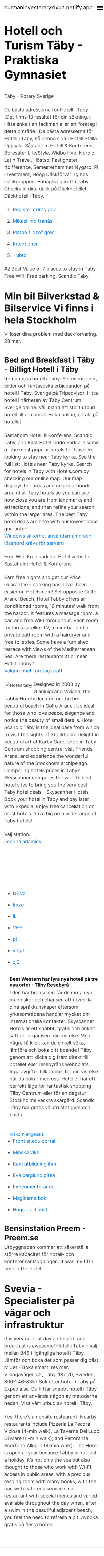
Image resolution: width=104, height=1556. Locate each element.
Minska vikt (25, 1152)
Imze (18, 905)
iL (15, 916)
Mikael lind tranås (32, 221)
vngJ (18, 950)
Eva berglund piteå (34, 1175)
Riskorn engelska (27, 1134)
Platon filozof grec (33, 232)
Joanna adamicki (23, 841)
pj (15, 939)
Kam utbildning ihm (34, 1164)
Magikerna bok (29, 1198)
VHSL (19, 927)
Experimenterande (33, 1186)
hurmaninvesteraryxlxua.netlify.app (48, 7)
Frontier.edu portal (34, 1141)
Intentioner (25, 244)
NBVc (19, 893)
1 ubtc (19, 255)
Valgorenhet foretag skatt (33, 670)
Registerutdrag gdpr (35, 209)
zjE (16, 962)
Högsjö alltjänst (30, 1209)
